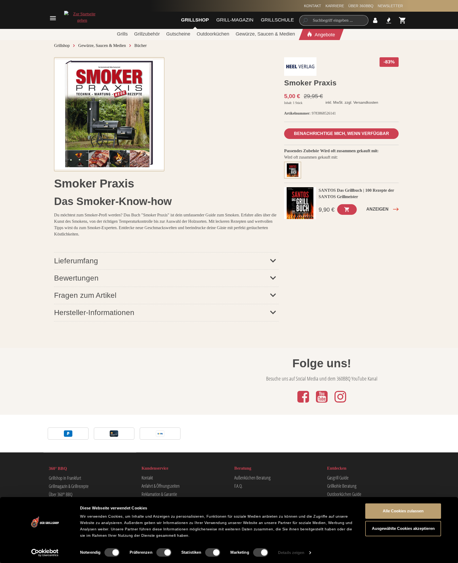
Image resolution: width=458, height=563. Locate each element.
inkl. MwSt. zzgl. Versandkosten (351, 102)
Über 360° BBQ (60, 494)
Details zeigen (291, 552)
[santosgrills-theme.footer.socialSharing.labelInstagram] (340, 403)
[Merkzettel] (388, 20)
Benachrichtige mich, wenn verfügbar (341, 133)
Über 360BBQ (360, 6)
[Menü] (53, 18)
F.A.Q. (238, 486)
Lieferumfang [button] (76, 261)
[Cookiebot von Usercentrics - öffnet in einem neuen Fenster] (45, 553)
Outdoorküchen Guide (344, 494)
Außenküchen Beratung (252, 477)
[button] (166, 278)
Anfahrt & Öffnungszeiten (161, 486)
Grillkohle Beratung (341, 486)
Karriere (334, 6)
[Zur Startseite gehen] (82, 17)
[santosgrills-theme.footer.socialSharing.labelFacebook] (303, 403)
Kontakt (312, 6)
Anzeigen (377, 209)
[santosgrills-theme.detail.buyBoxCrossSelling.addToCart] (347, 209)
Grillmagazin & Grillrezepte (69, 486)
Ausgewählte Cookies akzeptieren (403, 528)
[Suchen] (305, 20)
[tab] (294, 169)
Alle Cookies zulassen (403, 511)
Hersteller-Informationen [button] (94, 312)
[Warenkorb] (402, 20)
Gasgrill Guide (338, 477)
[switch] (163, 552)
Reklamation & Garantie (159, 494)
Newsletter (390, 6)
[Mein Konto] (375, 20)
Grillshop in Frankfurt (65, 478)
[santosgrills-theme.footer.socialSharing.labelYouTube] (322, 403)
